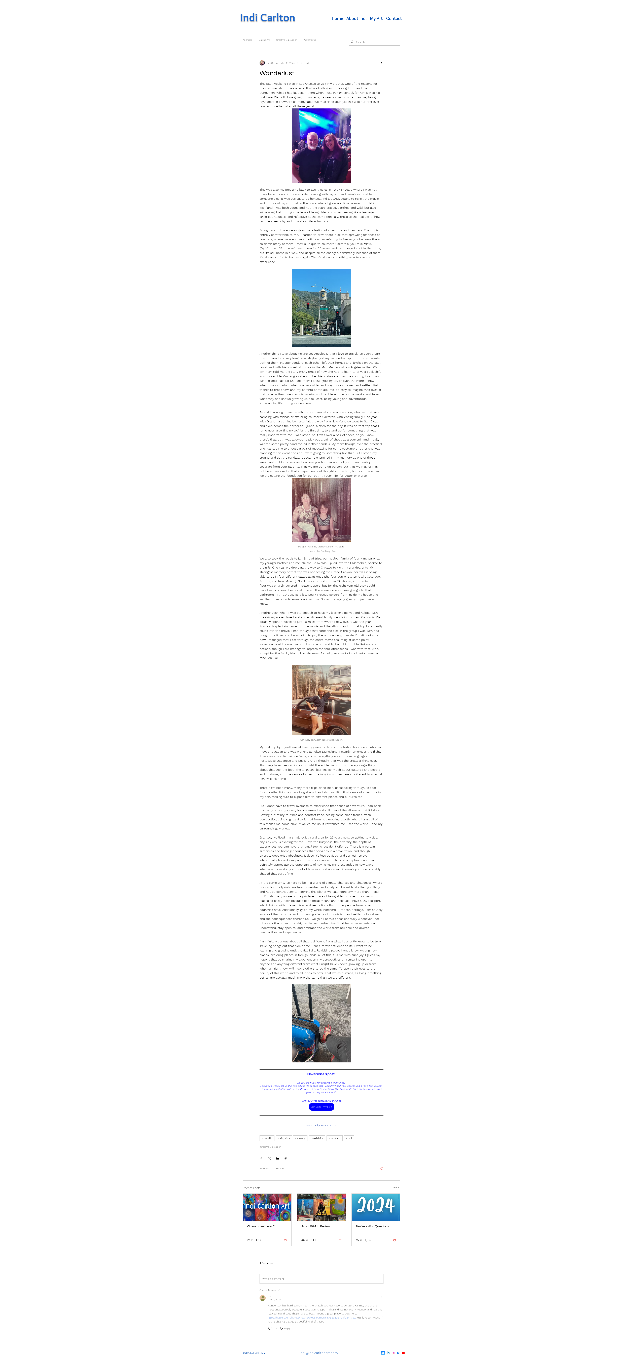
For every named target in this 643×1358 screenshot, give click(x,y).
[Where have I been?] (267, 1207)
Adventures (310, 39)
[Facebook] (398, 1353)
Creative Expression (286, 39)
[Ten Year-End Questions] (376, 1207)
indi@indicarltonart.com (319, 1353)
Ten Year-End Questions (372, 1226)
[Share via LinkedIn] (277, 1158)
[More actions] (381, 63)
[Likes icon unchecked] (270, 1328)
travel (349, 1138)
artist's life (267, 1138)
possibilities (317, 1138)
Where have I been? (261, 1226)
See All (396, 1187)
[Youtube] (403, 1353)
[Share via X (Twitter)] (269, 1158)
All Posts (247, 39)
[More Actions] (381, 1298)
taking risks (284, 1138)
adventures (334, 1138)
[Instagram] (393, 1353)
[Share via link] (285, 1158)
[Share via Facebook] (261, 1158)
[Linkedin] (388, 1353)
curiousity (300, 1138)
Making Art (264, 39)
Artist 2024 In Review (315, 1226)
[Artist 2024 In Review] (321, 1207)
